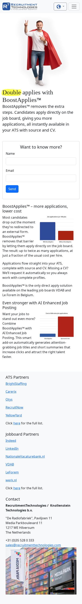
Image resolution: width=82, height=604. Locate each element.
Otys (9, 399)
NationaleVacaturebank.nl (25, 456)
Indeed (11, 440)
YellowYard (14, 415)
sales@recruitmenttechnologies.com (33, 545)
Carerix (11, 391)
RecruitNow (14, 407)
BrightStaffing (16, 383)
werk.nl (11, 480)
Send (12, 189)
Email (10, 170)
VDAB (10, 464)
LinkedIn (12, 448)
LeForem (12, 472)
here (16, 423)
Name (10, 153)
